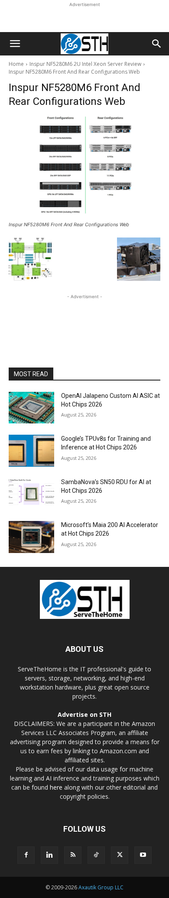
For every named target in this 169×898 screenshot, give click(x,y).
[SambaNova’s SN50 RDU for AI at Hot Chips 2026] (31, 494)
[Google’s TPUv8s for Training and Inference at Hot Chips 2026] (31, 451)
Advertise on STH (84, 714)
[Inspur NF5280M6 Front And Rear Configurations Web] (84, 167)
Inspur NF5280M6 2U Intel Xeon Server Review (85, 64)
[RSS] (72, 855)
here (56, 787)
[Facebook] (26, 855)
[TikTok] (96, 855)
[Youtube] (143, 855)
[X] (119, 855)
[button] (15, 43)
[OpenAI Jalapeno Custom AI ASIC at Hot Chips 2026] (31, 408)
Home (16, 64)
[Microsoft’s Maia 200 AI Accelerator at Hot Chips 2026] (31, 537)
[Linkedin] (49, 855)
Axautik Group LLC (101, 887)
